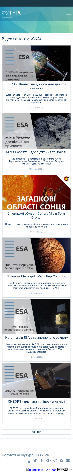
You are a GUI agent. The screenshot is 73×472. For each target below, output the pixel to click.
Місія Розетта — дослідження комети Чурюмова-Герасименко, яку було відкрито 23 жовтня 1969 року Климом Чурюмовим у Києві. (36, 161)
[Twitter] (35, 460)
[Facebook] (42, 460)
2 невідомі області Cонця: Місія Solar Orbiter (37, 216)
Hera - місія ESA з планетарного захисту (36, 338)
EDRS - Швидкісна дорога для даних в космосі (36, 86)
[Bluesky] (29, 460)
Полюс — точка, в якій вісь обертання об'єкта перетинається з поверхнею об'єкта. (36, 225)
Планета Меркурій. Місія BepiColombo (36, 276)
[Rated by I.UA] (65, 469)
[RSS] (62, 460)
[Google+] (49, 460)
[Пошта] (68, 460)
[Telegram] (55, 460)
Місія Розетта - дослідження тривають (36, 152)
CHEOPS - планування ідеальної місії (36, 401)
